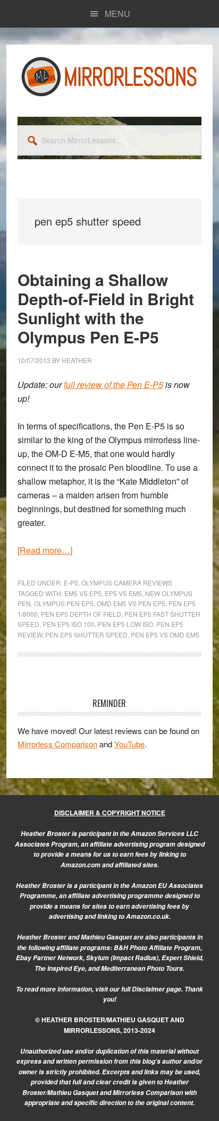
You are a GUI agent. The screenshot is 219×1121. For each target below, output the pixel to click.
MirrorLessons (109, 76)
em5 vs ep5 (83, 593)
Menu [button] (117, 13)
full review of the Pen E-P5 (113, 384)
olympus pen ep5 (64, 603)
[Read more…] (45, 550)
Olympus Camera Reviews (126, 582)
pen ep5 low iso (125, 623)
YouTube (129, 743)
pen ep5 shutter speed (86, 634)
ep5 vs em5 (123, 593)
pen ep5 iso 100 (69, 623)
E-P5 (71, 582)
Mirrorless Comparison (57, 743)
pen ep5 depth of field (81, 613)
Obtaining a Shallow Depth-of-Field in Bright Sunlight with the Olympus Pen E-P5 (106, 308)
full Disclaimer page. (152, 989)
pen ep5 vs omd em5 (165, 634)
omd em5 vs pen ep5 (131, 603)
